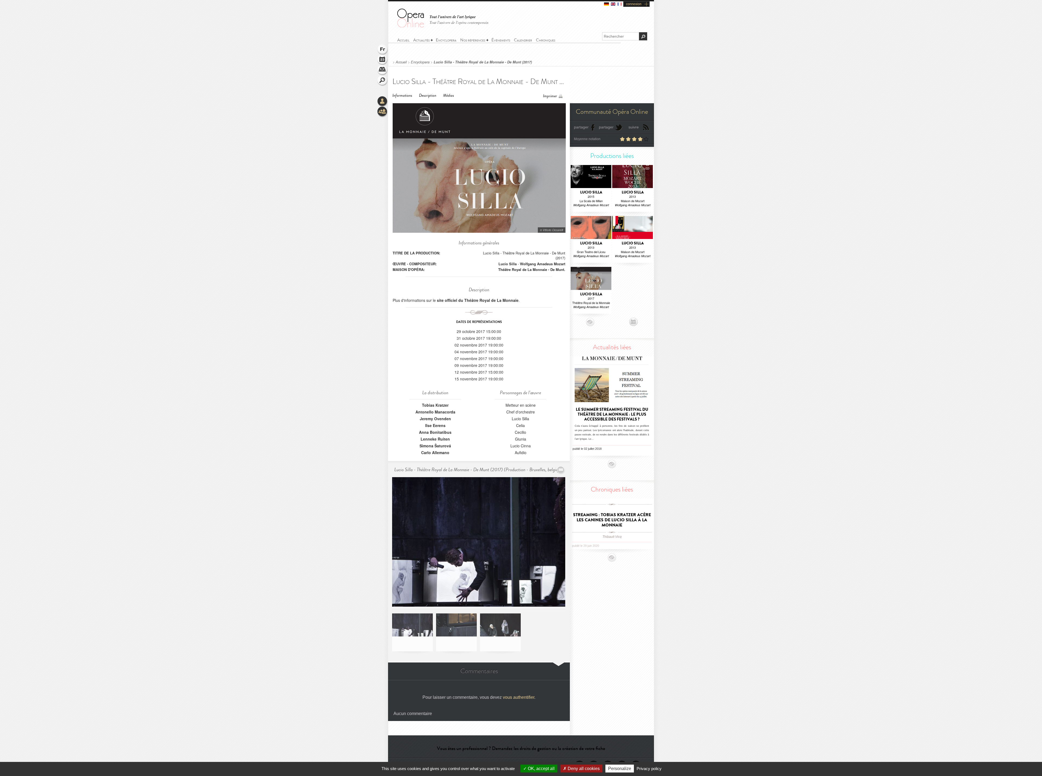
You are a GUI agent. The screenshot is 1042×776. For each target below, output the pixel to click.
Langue (382, 49)
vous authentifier (518, 697)
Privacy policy (649, 768)
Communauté (382, 111)
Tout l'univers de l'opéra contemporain (459, 22)
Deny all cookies (583, 768)
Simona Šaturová (435, 445)
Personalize (619, 768)
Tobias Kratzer (435, 405)
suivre (633, 127)
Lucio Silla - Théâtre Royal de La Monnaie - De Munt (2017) (483, 62)
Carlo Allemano (435, 452)
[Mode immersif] (561, 470)
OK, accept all (541, 768)
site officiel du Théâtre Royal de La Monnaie (478, 300)
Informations (402, 95)
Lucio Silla (507, 263)
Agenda (382, 60)
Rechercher (382, 80)
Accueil (401, 62)
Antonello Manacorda (435, 412)
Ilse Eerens (435, 425)
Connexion (382, 101)
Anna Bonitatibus (435, 432)
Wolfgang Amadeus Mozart (542, 263)
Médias (448, 95)
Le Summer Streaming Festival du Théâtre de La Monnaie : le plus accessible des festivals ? (612, 414)
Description (427, 95)
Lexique (382, 70)
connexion (633, 4)
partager (581, 127)
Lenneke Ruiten (435, 439)
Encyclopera (420, 62)
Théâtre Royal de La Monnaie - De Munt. (531, 269)
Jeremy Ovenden (435, 418)
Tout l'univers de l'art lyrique (453, 17)
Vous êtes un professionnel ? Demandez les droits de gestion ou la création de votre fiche (521, 748)
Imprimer (550, 96)
